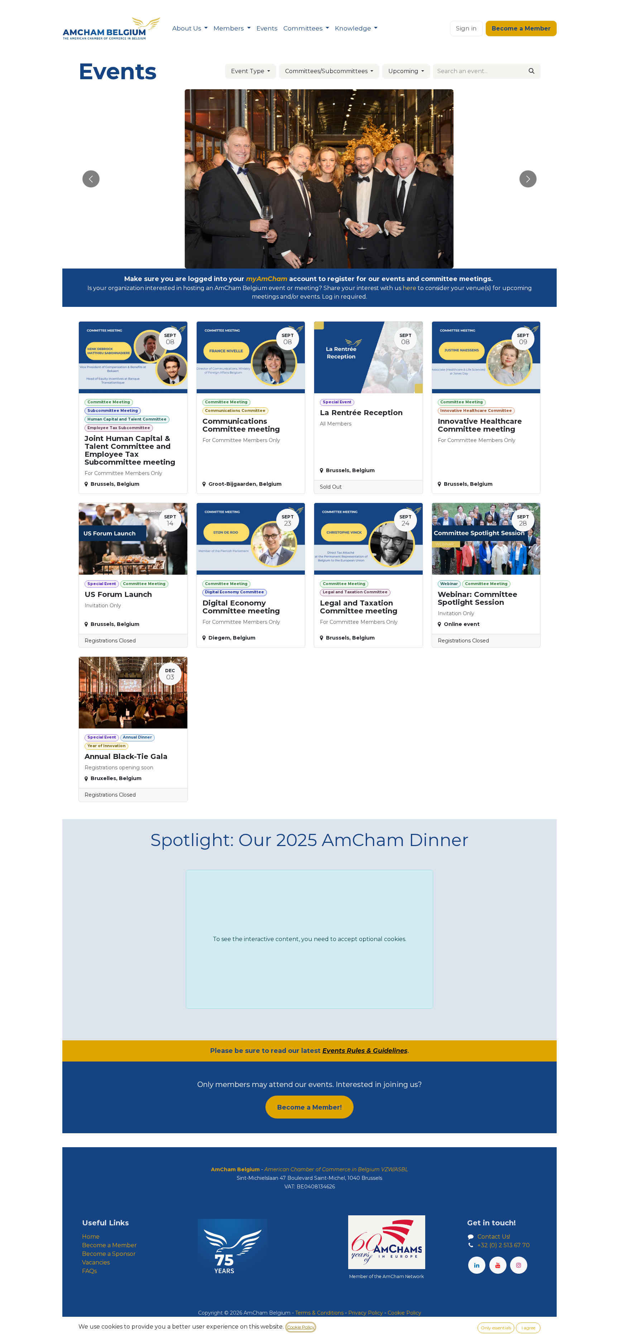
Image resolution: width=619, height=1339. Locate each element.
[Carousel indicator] (297, 261)
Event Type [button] (248, 71)
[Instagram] (518, 1265)
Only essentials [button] (496, 1327)
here (409, 288)
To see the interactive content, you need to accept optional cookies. (309, 939)
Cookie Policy (301, 1327)
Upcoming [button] (404, 71)
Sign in (466, 28)
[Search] (532, 71)
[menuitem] (190, 28)
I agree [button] (528, 1327)
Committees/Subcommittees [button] (327, 71)
